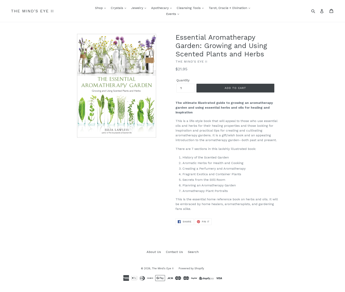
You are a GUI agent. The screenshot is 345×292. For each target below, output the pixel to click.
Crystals (117, 8)
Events (171, 14)
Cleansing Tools (189, 8)
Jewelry (137, 8)
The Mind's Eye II (32, 11)
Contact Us (174, 252)
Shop (99, 8)
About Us (154, 252)
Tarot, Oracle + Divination (228, 8)
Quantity (182, 80)
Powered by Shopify (191, 268)
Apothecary (160, 8)
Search (193, 252)
